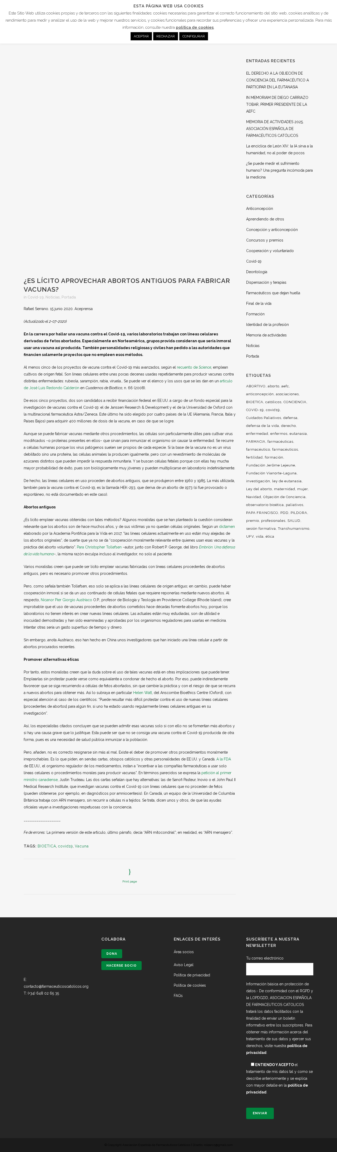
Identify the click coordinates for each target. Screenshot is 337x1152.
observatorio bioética (265, 505)
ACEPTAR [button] (141, 36)
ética (270, 536)
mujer (302, 489)
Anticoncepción (259, 208)
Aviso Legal (184, 965)
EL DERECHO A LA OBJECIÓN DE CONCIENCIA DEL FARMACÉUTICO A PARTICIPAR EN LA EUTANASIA (277, 80)
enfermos (279, 434)
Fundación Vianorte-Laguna (271, 473)
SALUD (294, 521)
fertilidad (254, 457)
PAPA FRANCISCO (262, 513)
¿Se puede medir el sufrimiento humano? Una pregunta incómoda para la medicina (279, 170)
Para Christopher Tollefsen (99, 547)
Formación (255, 314)
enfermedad (257, 434)
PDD (284, 513)
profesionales (273, 521)
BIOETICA (47, 846)
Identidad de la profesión (267, 324)
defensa (290, 418)
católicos (273, 402)
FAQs (178, 996)
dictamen (227, 526)
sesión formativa (261, 529)
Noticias (53, 297)
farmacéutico (258, 449)
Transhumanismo (293, 529)
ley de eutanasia (287, 481)
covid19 (65, 846)
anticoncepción (260, 394)
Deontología (256, 272)
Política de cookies (190, 985)
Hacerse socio (121, 965)
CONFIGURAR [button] (193, 36)
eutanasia (298, 434)
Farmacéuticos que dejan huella (273, 293)
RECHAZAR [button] (165, 36)
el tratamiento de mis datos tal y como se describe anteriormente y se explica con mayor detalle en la (279, 1078)
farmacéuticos (285, 449)
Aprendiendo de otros (265, 219)
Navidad (253, 497)
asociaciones (287, 394)
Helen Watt (142, 693)
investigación (258, 481)
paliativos (294, 505)
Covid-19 (36, 297)
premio (252, 521)
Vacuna (82, 846)
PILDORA (299, 513)
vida (260, 536)
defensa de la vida (262, 426)
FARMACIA (255, 442)
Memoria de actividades (266, 335)
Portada (69, 297)
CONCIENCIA (295, 402)
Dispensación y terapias (266, 282)
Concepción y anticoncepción (272, 230)
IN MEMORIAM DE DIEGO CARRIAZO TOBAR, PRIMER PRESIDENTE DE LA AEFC (277, 104)
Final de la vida (258, 303)
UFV (250, 536)
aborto (273, 386)
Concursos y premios (264, 240)
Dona (111, 954)
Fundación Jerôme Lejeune (270, 465)
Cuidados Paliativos (263, 418)
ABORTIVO (256, 386)
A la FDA (223, 759)
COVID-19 (255, 410)
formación (274, 457)
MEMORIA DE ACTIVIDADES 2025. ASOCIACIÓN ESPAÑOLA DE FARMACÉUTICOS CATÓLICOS (275, 129)
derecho (288, 426)
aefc (285, 386)
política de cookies (195, 27)
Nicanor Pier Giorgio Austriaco (66, 600)
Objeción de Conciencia (284, 497)
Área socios (184, 952)
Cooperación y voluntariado (270, 251)
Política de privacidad (192, 975)
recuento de (194, 367)
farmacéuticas (280, 442)
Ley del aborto (259, 489)
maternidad (284, 489)
